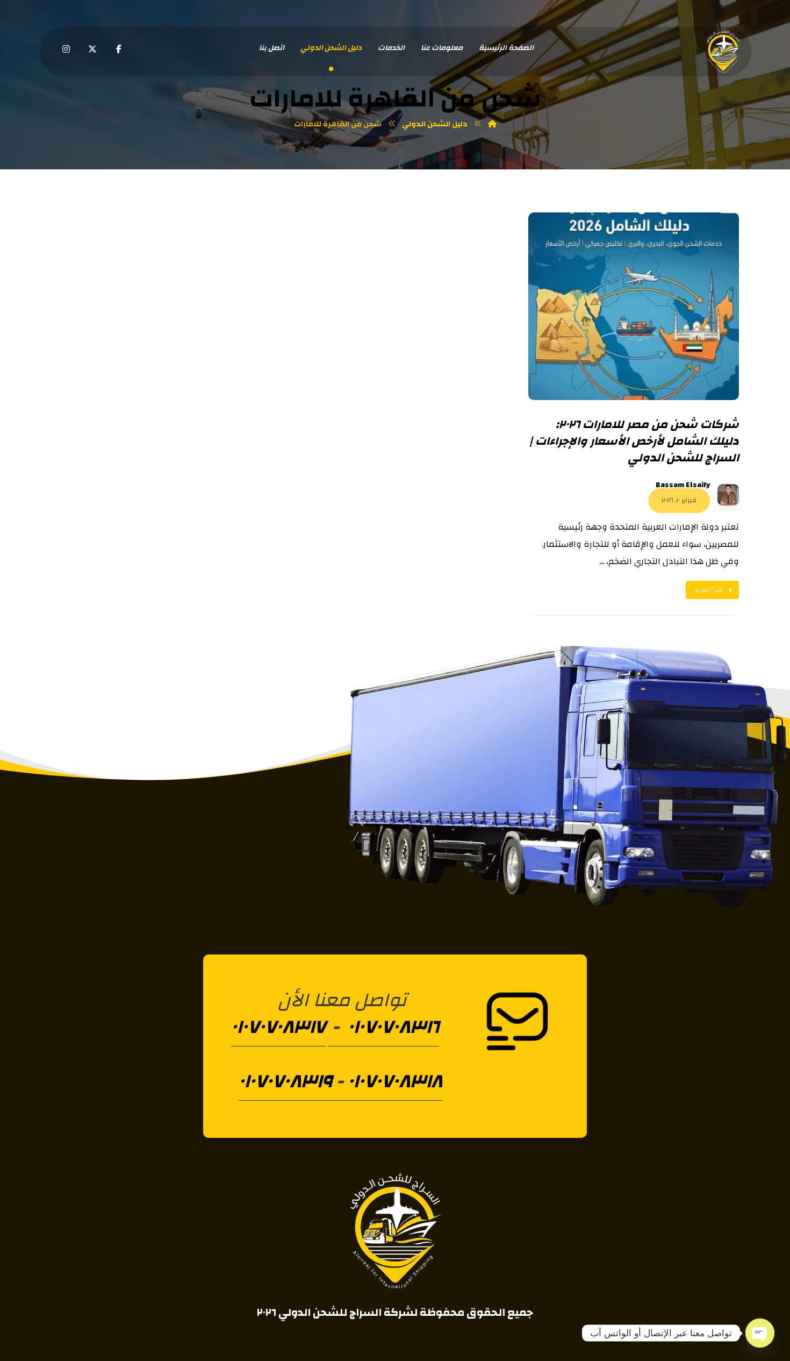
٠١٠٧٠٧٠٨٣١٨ (395, 1081)
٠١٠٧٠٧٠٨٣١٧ (278, 1027)
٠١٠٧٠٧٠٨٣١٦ (391, 1027)
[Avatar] (728, 494)
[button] (118, 49)
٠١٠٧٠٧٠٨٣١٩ (285, 1081)
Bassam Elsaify (683, 485)
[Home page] (492, 124)
